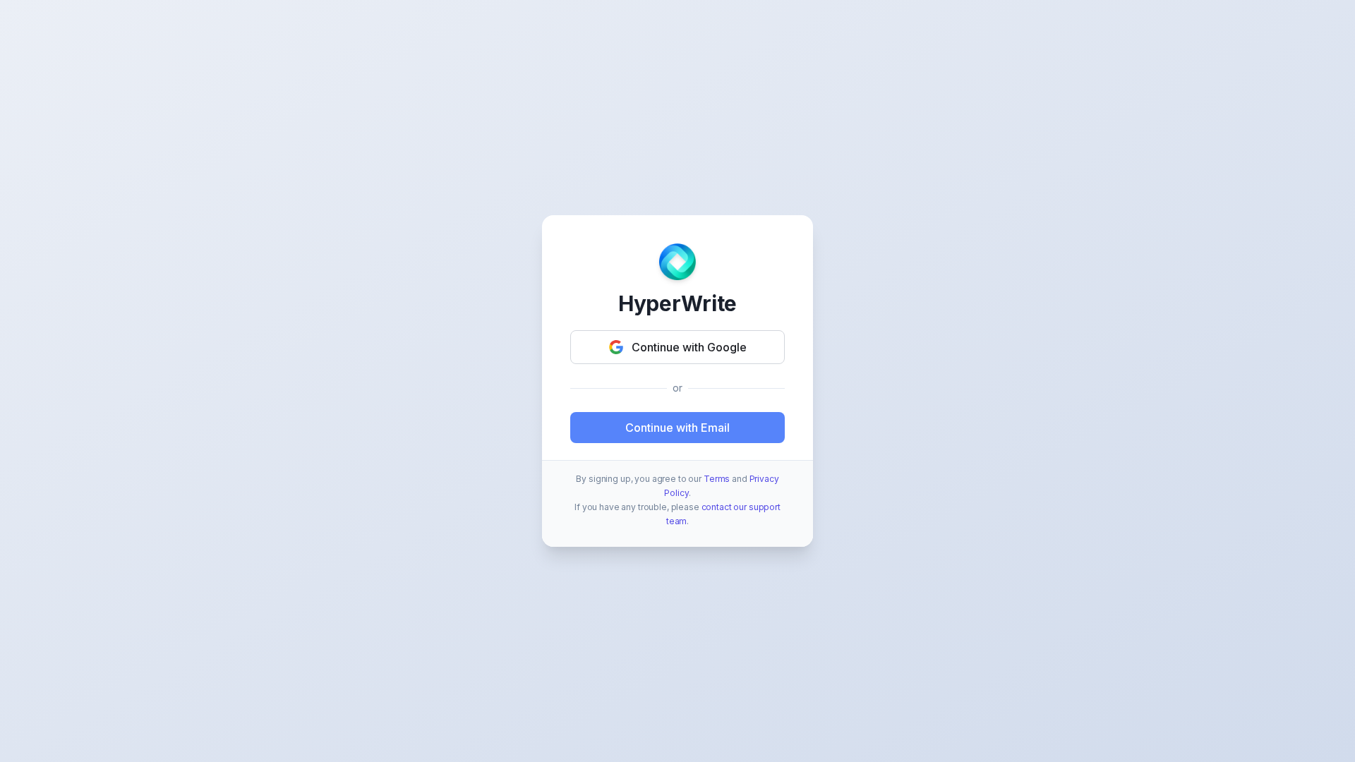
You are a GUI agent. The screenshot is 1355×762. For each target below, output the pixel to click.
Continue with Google (689, 347)
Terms (717, 478)
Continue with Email (677, 428)
